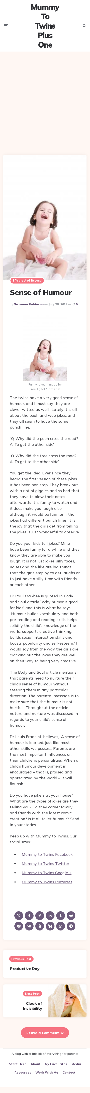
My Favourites (56, 1064)
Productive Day (24, 968)
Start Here (17, 1064)
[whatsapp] (60, 926)
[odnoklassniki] (39, 926)
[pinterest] (39, 915)
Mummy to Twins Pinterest (47, 881)
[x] (18, 915)
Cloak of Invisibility (32, 1006)
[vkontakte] (29, 926)
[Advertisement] (45, 100)
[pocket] (18, 926)
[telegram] (71, 926)
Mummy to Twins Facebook (47, 854)
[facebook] (29, 915)
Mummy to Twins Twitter (45, 863)
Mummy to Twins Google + (46, 872)
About (36, 1064)
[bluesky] (50, 926)
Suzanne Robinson (29, 304)
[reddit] (71, 915)
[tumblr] (60, 915)
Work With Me (47, 1072)
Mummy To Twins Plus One (45, 25)
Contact (69, 1072)
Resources (22, 1072)
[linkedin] (50, 915)
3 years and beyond (27, 280)
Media (76, 1064)
